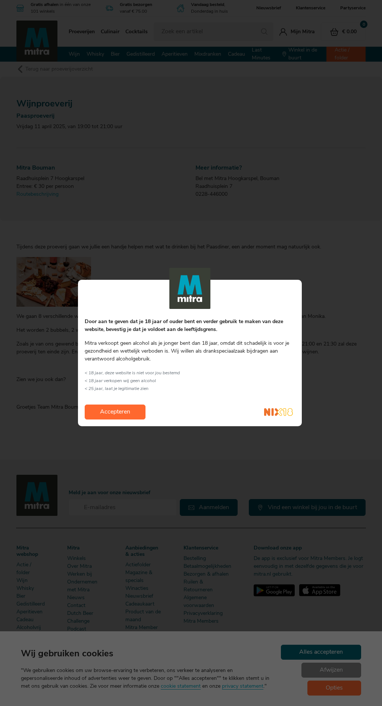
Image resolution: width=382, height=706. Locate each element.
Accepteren (115, 412)
